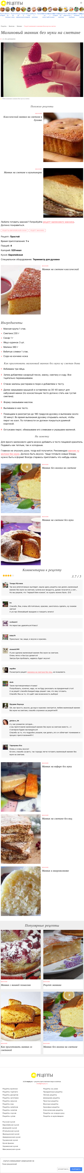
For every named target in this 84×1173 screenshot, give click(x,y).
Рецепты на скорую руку (54, 1113)
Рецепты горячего (10, 1092)
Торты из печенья (7, 15)
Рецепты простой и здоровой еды (12, 3)
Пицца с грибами (81, 15)
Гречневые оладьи (55, 14)
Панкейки (39, 13)
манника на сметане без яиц (39, 672)
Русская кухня (9, 1122)
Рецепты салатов (10, 1110)
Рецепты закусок (10, 1101)
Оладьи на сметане (60, 15)
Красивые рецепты (51, 1107)
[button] (81, 3)
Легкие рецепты (50, 1095)
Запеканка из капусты (44, 15)
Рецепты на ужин (50, 1089)
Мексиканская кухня (11, 1149)
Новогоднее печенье (76, 14)
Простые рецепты (51, 1101)
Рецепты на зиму (13, 15)
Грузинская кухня (10, 1140)
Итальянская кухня (11, 1131)
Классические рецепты (53, 1110)
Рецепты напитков (10, 1107)
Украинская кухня (10, 1146)
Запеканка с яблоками (50, 15)
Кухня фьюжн (8, 1143)
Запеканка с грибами (71, 15)
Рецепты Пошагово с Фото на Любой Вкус (42, 1075)
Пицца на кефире (18, 15)
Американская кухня (11, 1137)
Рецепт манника (37, 230)
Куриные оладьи (2, 14)
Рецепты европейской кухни (14, 230)
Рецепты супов (9, 1116)
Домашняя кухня (10, 1128)
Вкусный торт (28, 14)
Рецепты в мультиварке (23, 15)
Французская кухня (11, 1134)
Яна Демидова (10, 39)
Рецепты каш (8, 1104)
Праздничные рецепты (53, 1092)
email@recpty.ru (42, 1083)
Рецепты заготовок (11, 1098)
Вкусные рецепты (50, 1104)
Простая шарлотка (65, 14)
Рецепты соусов (9, 1113)
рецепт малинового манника (58, 222)
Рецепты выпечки (10, 1089)
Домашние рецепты (51, 1098)
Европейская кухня (11, 1125)
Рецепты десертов (10, 1095)
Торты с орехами (34, 15)
